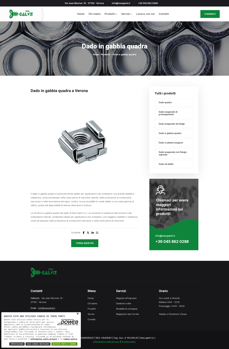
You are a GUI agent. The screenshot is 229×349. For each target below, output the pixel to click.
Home (81, 13)
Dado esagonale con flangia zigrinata (173, 153)
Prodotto (105, 54)
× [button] (77, 313)
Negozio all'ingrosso (126, 298)
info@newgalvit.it (121, 3)
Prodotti (110, 13)
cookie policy (70, 339)
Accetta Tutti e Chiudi (64, 344)
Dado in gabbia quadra (170, 133)
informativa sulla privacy (43, 339)
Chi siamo (95, 13)
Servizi (125, 13)
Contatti (164, 13)
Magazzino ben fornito (127, 314)
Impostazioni (17, 344)
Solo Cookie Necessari (38, 344)
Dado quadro (165, 102)
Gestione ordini (123, 303)
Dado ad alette (166, 164)
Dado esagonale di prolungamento (168, 113)
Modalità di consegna (126, 308)
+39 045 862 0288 (148, 3)
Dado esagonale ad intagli (172, 123)
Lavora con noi (145, 13)
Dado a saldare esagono (171, 142)
